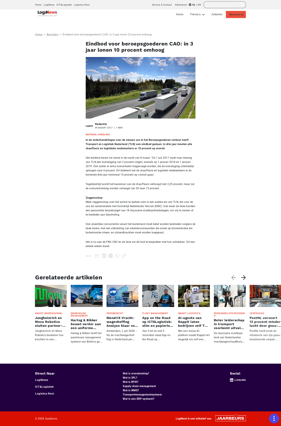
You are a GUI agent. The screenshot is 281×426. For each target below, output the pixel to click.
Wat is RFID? (130, 381)
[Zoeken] (242, 4)
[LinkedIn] (104, 255)
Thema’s (195, 14)
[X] (111, 255)
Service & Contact (162, 4)
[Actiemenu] (274, 418)
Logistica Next (81, 4)
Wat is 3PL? (130, 377)
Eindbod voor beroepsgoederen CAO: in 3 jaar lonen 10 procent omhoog (107, 34)
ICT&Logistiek (64, 4)
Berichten (53, 34)
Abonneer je (236, 14)
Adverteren (181, 4)
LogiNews (49, 4)
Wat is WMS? (131, 390)
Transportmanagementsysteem (142, 394)
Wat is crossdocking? (136, 373)
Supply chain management (139, 386)
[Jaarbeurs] (230, 418)
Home (38, 4)
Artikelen (217, 14)
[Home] (47, 13)
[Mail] (97, 255)
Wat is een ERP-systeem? (138, 398)
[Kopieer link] (124, 256)
